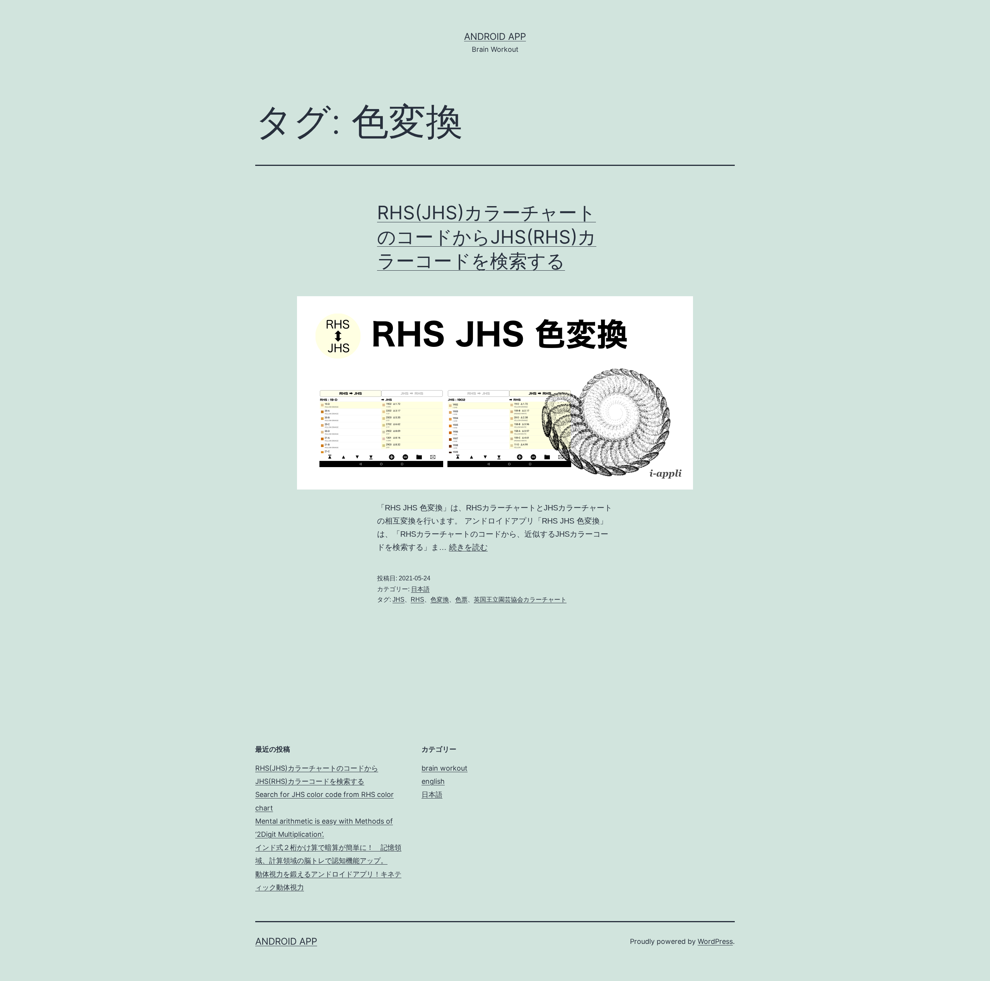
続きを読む (468, 547)
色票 (461, 599)
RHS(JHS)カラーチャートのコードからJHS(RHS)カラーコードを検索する (486, 236)
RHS (417, 599)
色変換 (439, 599)
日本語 (420, 589)
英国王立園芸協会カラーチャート (520, 599)
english (433, 781)
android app (495, 36)
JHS (399, 599)
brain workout (445, 768)
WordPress (715, 941)
